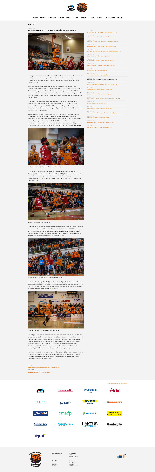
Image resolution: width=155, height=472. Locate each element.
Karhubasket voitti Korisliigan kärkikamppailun (102, 80)
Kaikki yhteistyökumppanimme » (117, 383)
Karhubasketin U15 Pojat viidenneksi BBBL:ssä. (101, 65)
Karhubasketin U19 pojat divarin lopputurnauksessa (103, 94)
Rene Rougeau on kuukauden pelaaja (98, 56)
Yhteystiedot (110, 18)
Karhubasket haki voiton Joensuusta (98, 118)
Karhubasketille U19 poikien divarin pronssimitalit (102, 84)
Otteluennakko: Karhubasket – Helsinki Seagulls (101, 46)
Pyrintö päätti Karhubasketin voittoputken (99, 108)
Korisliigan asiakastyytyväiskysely (97, 103)
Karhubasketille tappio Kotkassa (97, 70)
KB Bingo (100, 18)
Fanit (76, 18)
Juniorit (69, 18)
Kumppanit (85, 18)
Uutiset (35, 18)
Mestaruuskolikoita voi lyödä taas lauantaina (100, 61)
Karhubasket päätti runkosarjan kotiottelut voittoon (102, 42)
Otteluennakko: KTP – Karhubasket (97, 75)
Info (92, 18)
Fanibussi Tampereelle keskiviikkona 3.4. (99, 127)
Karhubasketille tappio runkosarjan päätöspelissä (102, 32)
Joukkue (43, 18)
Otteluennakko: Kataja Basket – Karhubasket (100, 37)
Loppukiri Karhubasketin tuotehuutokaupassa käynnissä (104, 51)
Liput (62, 18)
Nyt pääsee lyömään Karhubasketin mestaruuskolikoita (103, 99)
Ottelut (53, 18)
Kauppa (120, 18)
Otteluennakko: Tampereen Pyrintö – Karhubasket (102, 113)
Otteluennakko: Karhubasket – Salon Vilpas (100, 89)
